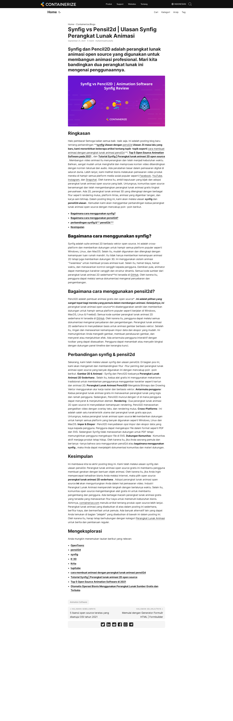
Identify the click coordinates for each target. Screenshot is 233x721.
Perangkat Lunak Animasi (150, 518)
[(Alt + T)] (59, 12)
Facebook (145, 175)
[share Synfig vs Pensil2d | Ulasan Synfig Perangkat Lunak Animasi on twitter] (103, 625)
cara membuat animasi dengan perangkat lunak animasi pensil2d (108, 572)
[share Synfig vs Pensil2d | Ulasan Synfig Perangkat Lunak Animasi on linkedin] (109, 625)
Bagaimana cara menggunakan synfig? (93, 213)
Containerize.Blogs (85, 24)
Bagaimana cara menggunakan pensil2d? (94, 218)
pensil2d (127, 144)
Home (52, 12)
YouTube (157, 175)
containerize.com (89, 502)
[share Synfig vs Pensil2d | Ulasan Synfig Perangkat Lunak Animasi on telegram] (131, 625)
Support (120, 4)
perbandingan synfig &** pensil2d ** (92, 222)
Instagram (74, 179)
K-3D (74, 559)
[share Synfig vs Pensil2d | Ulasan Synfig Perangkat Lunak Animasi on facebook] (120, 625)
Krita (73, 563)
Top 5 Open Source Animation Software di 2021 (98, 581)
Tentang (144, 4)
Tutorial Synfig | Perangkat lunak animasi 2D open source (131, 156)
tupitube (76, 568)
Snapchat (91, 179)
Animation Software (78, 602)
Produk (109, 4)
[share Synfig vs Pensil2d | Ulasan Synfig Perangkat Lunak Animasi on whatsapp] (126, 625)
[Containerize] (58, 4)
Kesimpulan (77, 227)
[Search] (190, 4)
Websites (132, 4)
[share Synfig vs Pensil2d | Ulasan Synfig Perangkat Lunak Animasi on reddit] (114, 625)
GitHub (134, 274)
